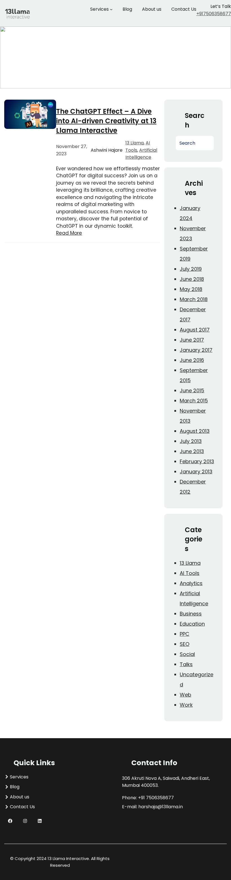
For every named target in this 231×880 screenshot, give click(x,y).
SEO (184, 644)
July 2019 (191, 268)
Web (185, 694)
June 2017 (192, 339)
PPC (184, 633)
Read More (69, 233)
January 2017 (196, 349)
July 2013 (191, 441)
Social (187, 654)
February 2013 (197, 461)
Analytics (191, 583)
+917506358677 (213, 13)
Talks (186, 664)
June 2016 (192, 360)
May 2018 (191, 289)
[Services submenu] (111, 9)
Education (192, 623)
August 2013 (195, 431)
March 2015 (194, 400)
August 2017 (195, 329)
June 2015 (192, 390)
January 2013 (196, 471)
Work (186, 704)
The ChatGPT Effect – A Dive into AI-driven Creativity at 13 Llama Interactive (106, 121)
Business (191, 613)
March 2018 (194, 299)
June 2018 (192, 279)
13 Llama (134, 143)
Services (99, 9)
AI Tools (189, 573)
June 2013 (192, 451)
